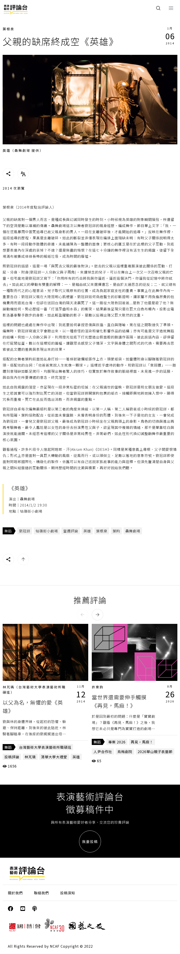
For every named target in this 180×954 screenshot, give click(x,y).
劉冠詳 (24, 530)
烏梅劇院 (124, 751)
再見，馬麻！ (142, 742)
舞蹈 (8, 530)
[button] (82, 614)
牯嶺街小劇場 (47, 530)
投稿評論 (11, 756)
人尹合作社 (103, 751)
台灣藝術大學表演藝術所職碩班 (45, 747)
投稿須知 (67, 892)
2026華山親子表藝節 (155, 751)
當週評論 (70, 530)
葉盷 (116, 530)
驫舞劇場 (132, 530)
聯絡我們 (41, 892)
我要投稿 (90, 841)
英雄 (87, 530)
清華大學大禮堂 (54, 756)
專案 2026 (117, 742)
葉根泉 (8, 29)
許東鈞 (98, 687)
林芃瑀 (30, 756)
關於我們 (15, 892)
